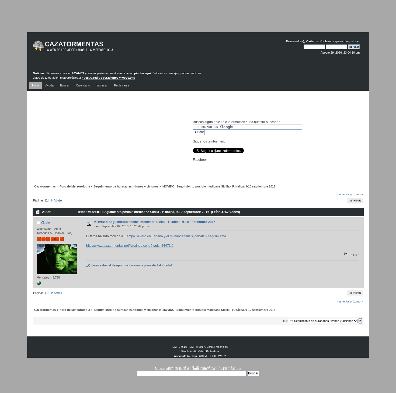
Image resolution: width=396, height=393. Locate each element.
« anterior (343, 194)
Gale (45, 222)
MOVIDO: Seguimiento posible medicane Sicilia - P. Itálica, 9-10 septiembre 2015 (155, 222)
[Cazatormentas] (93, 48)
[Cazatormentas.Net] (39, 284)
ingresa (338, 41)
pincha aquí (142, 73)
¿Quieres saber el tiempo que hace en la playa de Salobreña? (129, 265)
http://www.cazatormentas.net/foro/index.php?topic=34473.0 (129, 246)
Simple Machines (217, 346)
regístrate (352, 41)
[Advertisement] (198, 20)
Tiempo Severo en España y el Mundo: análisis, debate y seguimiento (175, 236)
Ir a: (285, 320)
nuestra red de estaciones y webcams (108, 77)
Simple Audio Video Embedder (200, 351)
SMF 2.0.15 (179, 346)
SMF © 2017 (197, 346)
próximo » (356, 194)
